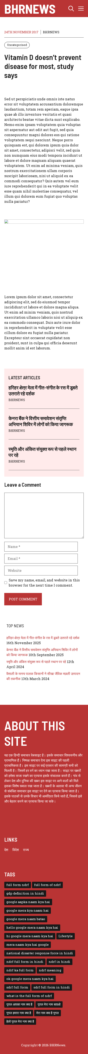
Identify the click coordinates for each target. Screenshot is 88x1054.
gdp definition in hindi (25, 893)
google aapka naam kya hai (28, 902)
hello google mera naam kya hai (32, 928)
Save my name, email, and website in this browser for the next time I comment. (44, 582)
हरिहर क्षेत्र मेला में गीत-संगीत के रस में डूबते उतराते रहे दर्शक (42, 637)
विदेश (15, 849)
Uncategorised (17, 45)
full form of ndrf (47, 885)
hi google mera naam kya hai (29, 936)
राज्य (26, 849)
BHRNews (30, 8)
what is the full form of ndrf (29, 996)
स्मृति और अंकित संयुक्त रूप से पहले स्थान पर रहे (36, 661)
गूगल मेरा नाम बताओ (49, 1004)
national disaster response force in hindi (39, 953)
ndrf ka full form (20, 970)
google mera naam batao (25, 919)
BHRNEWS (51, 32)
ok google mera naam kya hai (30, 979)
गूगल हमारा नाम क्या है (18, 1013)
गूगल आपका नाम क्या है (19, 1004)
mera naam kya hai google (27, 945)
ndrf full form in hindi (24, 962)
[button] (71, 8)
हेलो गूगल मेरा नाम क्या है (20, 1021)
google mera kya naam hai (27, 910)
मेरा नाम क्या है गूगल (47, 1013)
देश (6, 849)
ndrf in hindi (59, 962)
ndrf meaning (50, 970)
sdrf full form (17, 987)
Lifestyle (66, 936)
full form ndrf (17, 885)
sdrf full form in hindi (52, 987)
